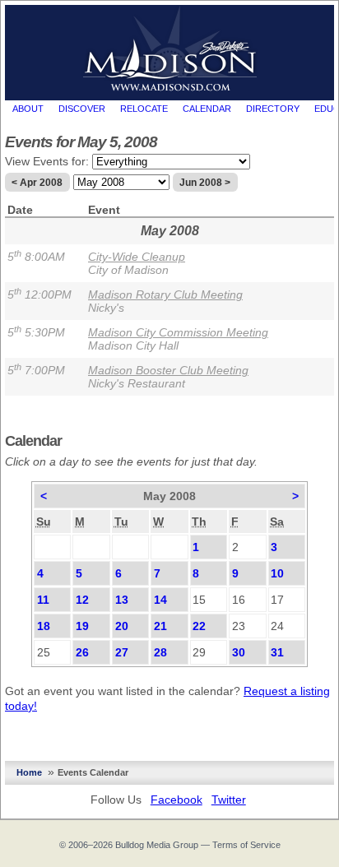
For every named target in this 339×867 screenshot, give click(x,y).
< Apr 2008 (37, 182)
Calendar (207, 109)
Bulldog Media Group (156, 845)
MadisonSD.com (169, 48)
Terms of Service (246, 845)
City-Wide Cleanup (136, 256)
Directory (273, 109)
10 (277, 573)
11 (43, 599)
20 (121, 626)
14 (160, 599)
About (28, 109)
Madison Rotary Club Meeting (165, 294)
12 (82, 599)
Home (29, 772)
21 (160, 626)
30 (238, 652)
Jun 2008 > (204, 182)
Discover (81, 109)
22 (199, 626)
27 (121, 652)
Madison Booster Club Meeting (168, 370)
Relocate (144, 109)
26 (82, 652)
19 (82, 626)
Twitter (228, 799)
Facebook (176, 799)
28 (160, 652)
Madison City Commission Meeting (178, 332)
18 (43, 626)
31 (277, 652)
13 (121, 599)
